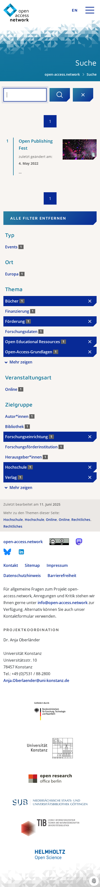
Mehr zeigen (20, 362)
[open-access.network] (16, 12)
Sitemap (32, 565)
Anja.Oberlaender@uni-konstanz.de (36, 680)
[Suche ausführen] (60, 95)
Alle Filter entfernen (38, 218)
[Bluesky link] (7, 552)
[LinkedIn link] (21, 552)
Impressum (57, 565)
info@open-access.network (63, 602)
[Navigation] (90, 10)
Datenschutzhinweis (22, 575)
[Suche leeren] (83, 95)
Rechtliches (81, 519)
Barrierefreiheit (62, 575)
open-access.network (62, 74)
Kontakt (10, 565)
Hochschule (13, 519)
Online (52, 519)
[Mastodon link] (79, 542)
